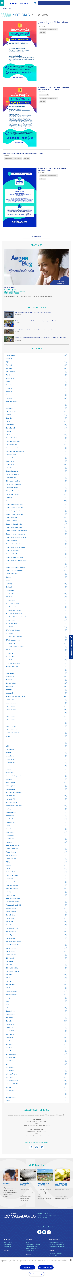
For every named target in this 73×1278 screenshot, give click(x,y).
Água (27, 1242)
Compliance (7, 1244)
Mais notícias (36, 236)
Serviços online (54, 3)
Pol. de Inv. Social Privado (56, 1244)
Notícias (9, 8)
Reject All (27, 1267)
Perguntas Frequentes (55, 1254)
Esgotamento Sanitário (33, 1244)
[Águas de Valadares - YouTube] (36, 1147)
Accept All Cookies (46, 1267)
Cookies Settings (36, 1274)
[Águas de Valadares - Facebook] (31, 1147)
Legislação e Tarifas (32, 1246)
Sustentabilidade (54, 1239)
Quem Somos (8, 1242)
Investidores (7, 1246)
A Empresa (7, 1239)
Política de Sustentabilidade (57, 1246)
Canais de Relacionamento (57, 1256)
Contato (51, 1251)
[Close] (71, 1260)
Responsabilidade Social (56, 1242)
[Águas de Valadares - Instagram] (42, 1147)
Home (4, 8)
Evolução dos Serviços (33, 1248)
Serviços (29, 1239)
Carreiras (29, 1255)
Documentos (30, 1250)
